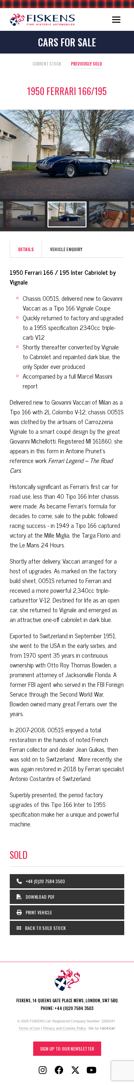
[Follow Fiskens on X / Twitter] (75, 1070)
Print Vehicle (38, 912)
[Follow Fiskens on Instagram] (42, 1070)
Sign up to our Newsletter (67, 1048)
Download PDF (39, 896)
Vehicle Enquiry (66, 249)
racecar (107, 1028)
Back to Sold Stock (45, 927)
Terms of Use (29, 1028)
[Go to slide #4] (67, 214)
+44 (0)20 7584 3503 (44, 881)
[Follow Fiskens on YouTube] (91, 1070)
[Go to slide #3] (25, 214)
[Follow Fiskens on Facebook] (59, 1070)
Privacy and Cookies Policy (64, 1028)
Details (26, 249)
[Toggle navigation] (116, 19)
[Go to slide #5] (108, 214)
